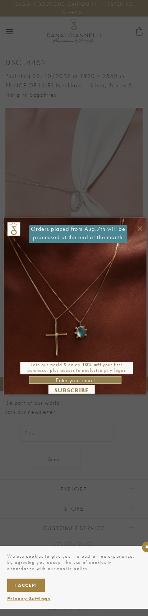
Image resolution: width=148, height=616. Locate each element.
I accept (26, 585)
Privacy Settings (29, 599)
